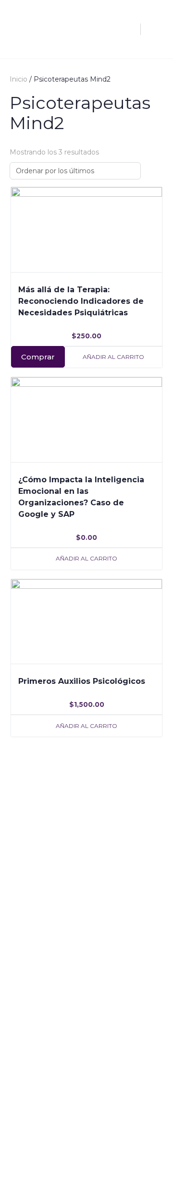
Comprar (38, 356)
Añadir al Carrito (86, 558)
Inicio (18, 79)
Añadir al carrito (113, 356)
